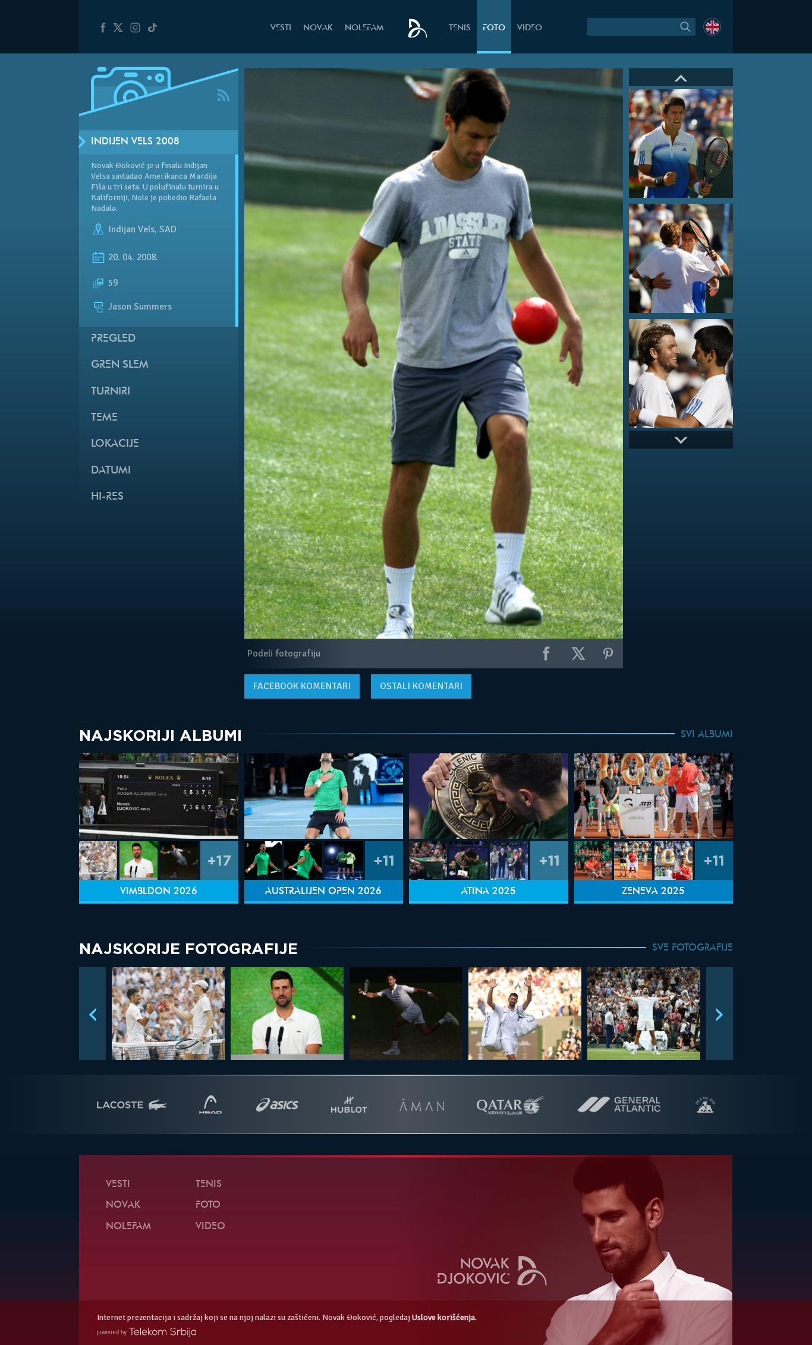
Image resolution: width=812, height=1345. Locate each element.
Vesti (280, 28)
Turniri (110, 391)
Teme (104, 418)
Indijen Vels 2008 (135, 142)
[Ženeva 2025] (654, 796)
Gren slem (120, 365)
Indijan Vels (131, 229)
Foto (494, 28)
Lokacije (115, 444)
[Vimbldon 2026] (158, 796)
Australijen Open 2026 (323, 891)
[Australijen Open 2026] (324, 796)
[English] (712, 26)
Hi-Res (107, 497)
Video (529, 28)
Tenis (460, 28)
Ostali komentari (421, 686)
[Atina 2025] (488, 796)
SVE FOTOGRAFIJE (692, 948)
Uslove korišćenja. (444, 1317)
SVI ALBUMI (707, 735)
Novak (318, 28)
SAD (168, 229)
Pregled (113, 339)
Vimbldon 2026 (158, 891)
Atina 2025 (488, 891)
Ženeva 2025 (653, 891)
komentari (302, 686)
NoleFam (364, 28)
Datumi (111, 470)
